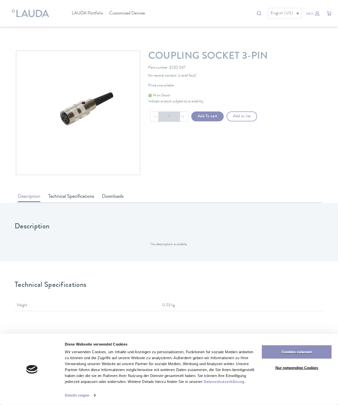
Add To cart (207, 116)
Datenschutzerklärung (224, 381)
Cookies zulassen (297, 352)
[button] (312, 13)
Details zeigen (77, 395)
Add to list (242, 116)
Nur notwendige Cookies (296, 367)
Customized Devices (127, 13)
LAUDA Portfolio (87, 13)
